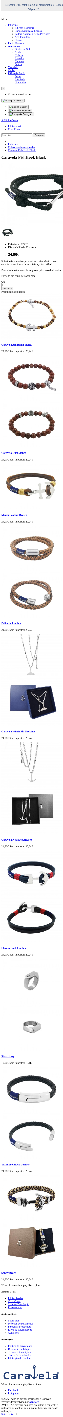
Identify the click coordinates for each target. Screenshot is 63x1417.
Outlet (11, 70)
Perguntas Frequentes (19, 1326)
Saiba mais (7, 1414)
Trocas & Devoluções (19, 1355)
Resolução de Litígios (19, 1349)
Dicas (18, 76)
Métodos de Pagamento (20, 1323)
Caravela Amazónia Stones (16, 344)
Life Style (20, 79)
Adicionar (7, 288)
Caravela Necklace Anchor (16, 839)
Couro (18, 40)
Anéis (18, 52)
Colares (19, 55)
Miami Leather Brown (14, 515)
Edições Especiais (24, 27)
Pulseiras (12, 24)
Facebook (13, 1390)
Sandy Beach (8, 1272)
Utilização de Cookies (19, 1358)
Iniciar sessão (15, 126)
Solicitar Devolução (18, 1304)
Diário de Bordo (16, 73)
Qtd (3, 281)
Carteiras (19, 61)
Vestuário (13, 67)
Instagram (13, 1393)
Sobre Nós (13, 1320)
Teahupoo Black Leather (15, 1164)
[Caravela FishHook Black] (7, 238)
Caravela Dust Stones (13, 452)
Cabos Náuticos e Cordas (28, 30)
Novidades (20, 82)
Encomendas (15, 1307)
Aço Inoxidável (23, 37)
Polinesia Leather (11, 623)
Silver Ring (7, 1056)
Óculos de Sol (22, 49)
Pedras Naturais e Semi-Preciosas (32, 34)
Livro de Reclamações (20, 1329)
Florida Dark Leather (13, 948)
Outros (18, 64)
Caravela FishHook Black (22, 150)
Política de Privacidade (20, 1346)
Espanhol (26, 110)
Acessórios (14, 46)
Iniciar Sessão (15, 1298)
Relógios (19, 58)
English (23, 107)
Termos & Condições (19, 1352)
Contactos (13, 1332)
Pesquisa (39, 135)
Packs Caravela (16, 43)
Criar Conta (14, 129)
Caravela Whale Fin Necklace (18, 731)
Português (27, 114)
